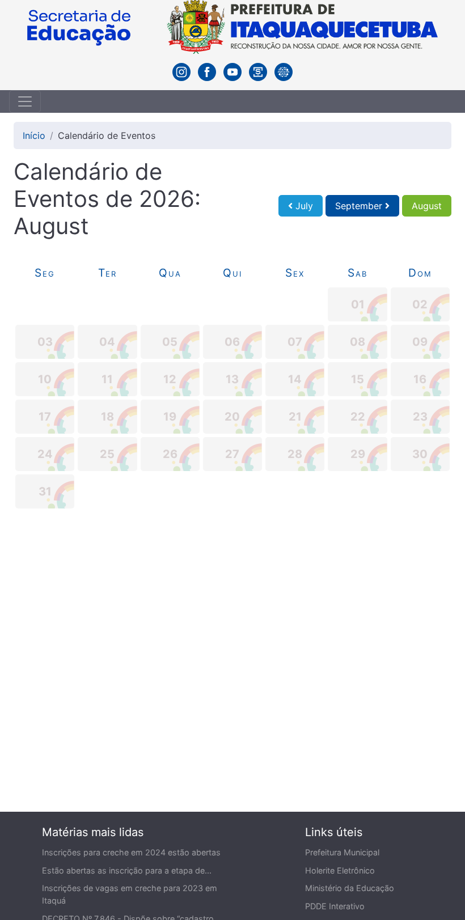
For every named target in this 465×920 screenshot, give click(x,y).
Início (34, 135)
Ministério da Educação (349, 888)
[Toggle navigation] (25, 101)
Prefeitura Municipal (342, 852)
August (427, 205)
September (360, 205)
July (303, 205)
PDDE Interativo (335, 906)
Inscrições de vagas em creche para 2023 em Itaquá (129, 894)
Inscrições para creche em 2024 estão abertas (131, 852)
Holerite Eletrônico (340, 870)
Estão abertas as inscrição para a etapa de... (127, 870)
